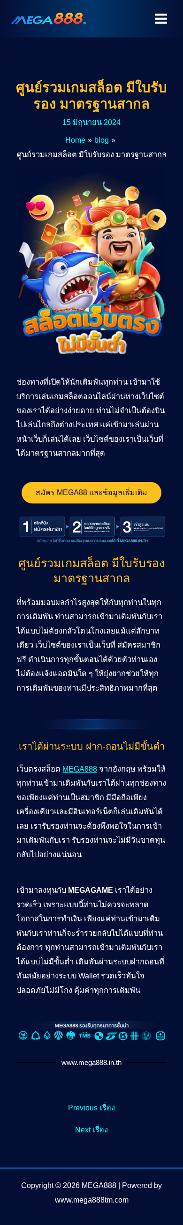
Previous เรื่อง (91, 1107)
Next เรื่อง (91, 1129)
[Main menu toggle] (161, 19)
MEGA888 (79, 769)
